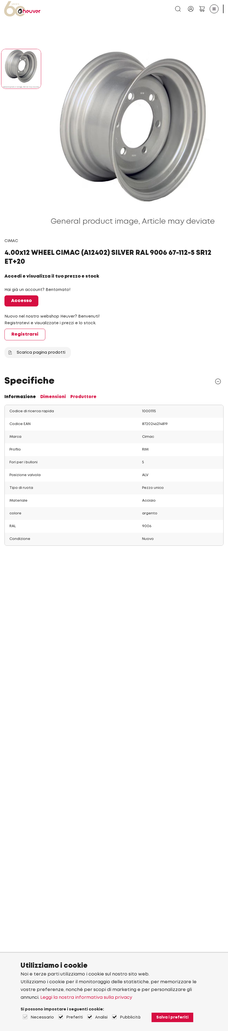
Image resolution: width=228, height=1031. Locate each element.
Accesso (21, 301)
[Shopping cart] (202, 9)
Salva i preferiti (172, 1017)
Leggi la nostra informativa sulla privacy (86, 997)
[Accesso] (190, 9)
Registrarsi (24, 334)
